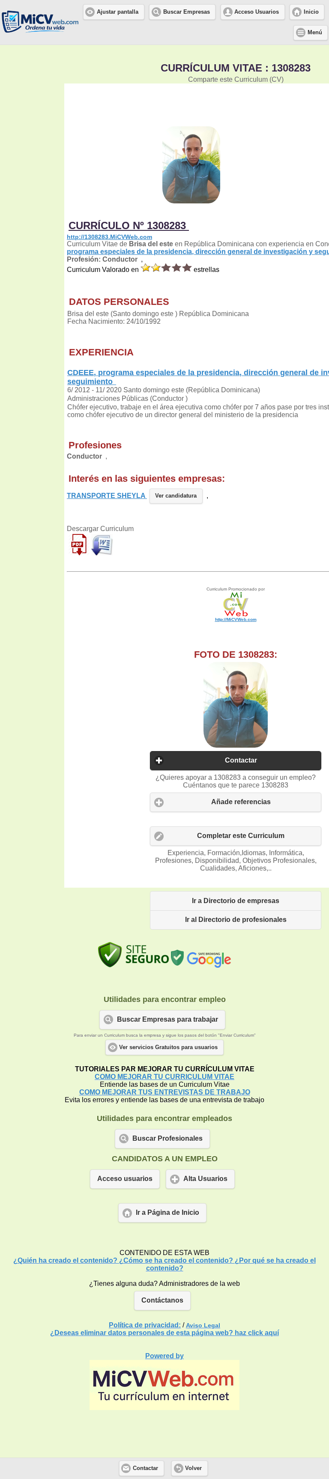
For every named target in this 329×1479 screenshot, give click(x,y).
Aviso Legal (203, 1325)
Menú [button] (315, 33)
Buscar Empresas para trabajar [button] (167, 1019)
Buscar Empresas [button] (186, 12)
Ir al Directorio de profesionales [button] (236, 919)
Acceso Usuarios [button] (256, 12)
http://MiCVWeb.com (236, 619)
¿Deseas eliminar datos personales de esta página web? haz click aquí (164, 1332)
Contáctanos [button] (162, 1300)
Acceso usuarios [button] (125, 1178)
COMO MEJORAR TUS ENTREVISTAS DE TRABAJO (164, 1092)
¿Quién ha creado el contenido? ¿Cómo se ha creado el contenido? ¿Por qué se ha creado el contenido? (164, 1264)
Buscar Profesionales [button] (167, 1138)
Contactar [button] (241, 760)
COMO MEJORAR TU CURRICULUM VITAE (164, 1076)
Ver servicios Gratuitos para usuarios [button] (168, 1047)
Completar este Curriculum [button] (240, 835)
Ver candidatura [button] (176, 496)
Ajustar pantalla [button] (117, 12)
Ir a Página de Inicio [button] (167, 1212)
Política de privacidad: (145, 1325)
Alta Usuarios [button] (205, 1178)
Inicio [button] (311, 12)
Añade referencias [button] (241, 801)
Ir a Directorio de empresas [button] (235, 900)
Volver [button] (193, 1468)
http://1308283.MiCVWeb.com (109, 236)
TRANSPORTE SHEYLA (107, 495)
